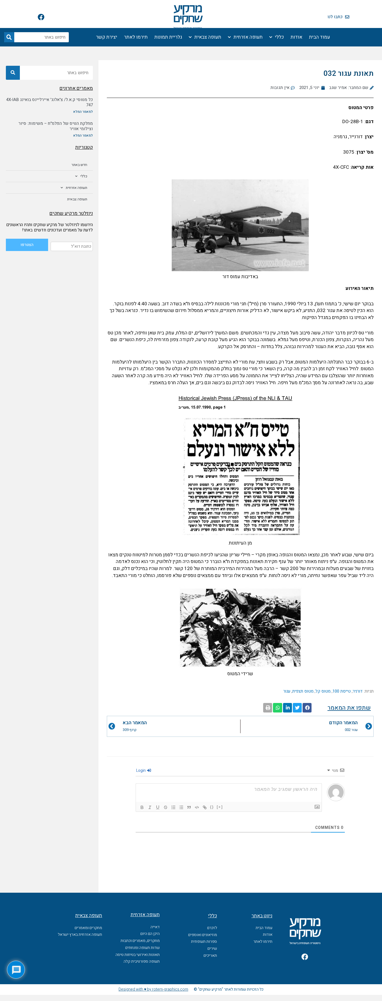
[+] (220, 807)
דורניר (358, 691)
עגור (286, 691)
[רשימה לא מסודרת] (181, 807)
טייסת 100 (342, 691)
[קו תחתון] (158, 807)
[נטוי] (150, 807)
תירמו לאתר (136, 37)
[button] (307, 707)
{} (212, 807)
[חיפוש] (9, 37)
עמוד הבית (319, 37)
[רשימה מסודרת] (173, 807)
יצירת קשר (106, 37)
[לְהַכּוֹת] (165, 807)
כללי (279, 37)
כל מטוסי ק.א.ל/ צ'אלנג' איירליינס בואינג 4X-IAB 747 (49, 102)
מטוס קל (323, 691)
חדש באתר (79, 164)
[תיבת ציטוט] (189, 807)
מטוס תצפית (302, 691)
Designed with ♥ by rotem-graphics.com (153, 989)
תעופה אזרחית (248, 37)
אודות (296, 37)
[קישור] (205, 807)
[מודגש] (142, 807)
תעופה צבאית (207, 37)
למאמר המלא (83, 111)
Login (141, 770)
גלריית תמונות (168, 37)
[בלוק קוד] (197, 807)
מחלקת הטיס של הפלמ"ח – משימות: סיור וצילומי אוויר (55, 126)
